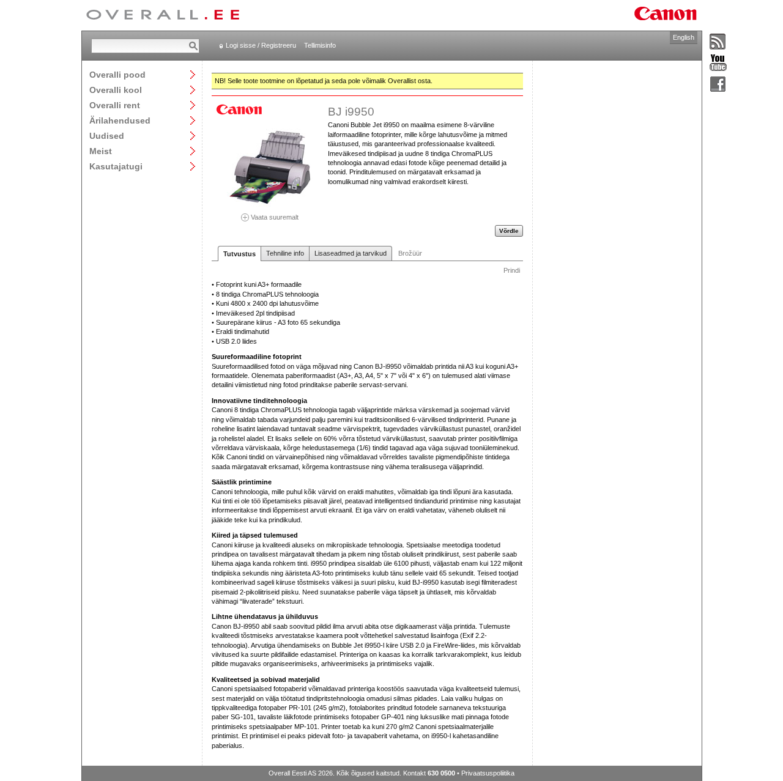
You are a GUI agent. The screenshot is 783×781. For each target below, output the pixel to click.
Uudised (106, 135)
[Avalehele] (162, 15)
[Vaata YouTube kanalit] (718, 63)
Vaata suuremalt (274, 216)
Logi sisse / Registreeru (261, 45)
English (683, 37)
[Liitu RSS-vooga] (718, 42)
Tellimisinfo (320, 45)
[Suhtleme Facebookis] (718, 85)
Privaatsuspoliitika (487, 773)
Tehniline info (285, 253)
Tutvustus (239, 253)
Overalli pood (117, 74)
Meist (100, 150)
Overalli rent (114, 104)
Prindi (511, 270)
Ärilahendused (119, 120)
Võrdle (509, 231)
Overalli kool (115, 89)
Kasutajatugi (116, 166)
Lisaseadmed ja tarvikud (350, 253)
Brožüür (410, 253)
